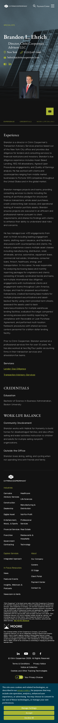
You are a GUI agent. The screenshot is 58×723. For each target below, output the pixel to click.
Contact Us (36, 588)
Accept (29, 713)
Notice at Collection (29, 667)
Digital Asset (9, 514)
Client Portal (36, 576)
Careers (34, 564)
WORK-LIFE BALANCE (46, 121)
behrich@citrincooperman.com (23, 57)
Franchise (8, 535)
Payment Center (43, 6)
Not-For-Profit (26, 514)
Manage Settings (29, 708)
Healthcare (25, 493)
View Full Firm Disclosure (21, 620)
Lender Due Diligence (15, 368)
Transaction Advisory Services (19, 374)
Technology (25, 544)
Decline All (29, 717)
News (6, 573)
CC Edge (35, 570)
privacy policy (23, 690)
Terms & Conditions (21, 663)
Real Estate (25, 529)
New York (12, 52)
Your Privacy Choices (34, 677)
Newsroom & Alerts (12, 594)
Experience (9, 121)
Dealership (8, 508)
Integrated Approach (13, 559)
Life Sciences (26, 499)
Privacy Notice (39, 663)
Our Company (37, 559)
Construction (9, 502)
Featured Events (11, 579)
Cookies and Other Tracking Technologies (29, 671)
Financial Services (12, 529)
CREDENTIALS (26, 121)
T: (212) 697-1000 (32, 52)
